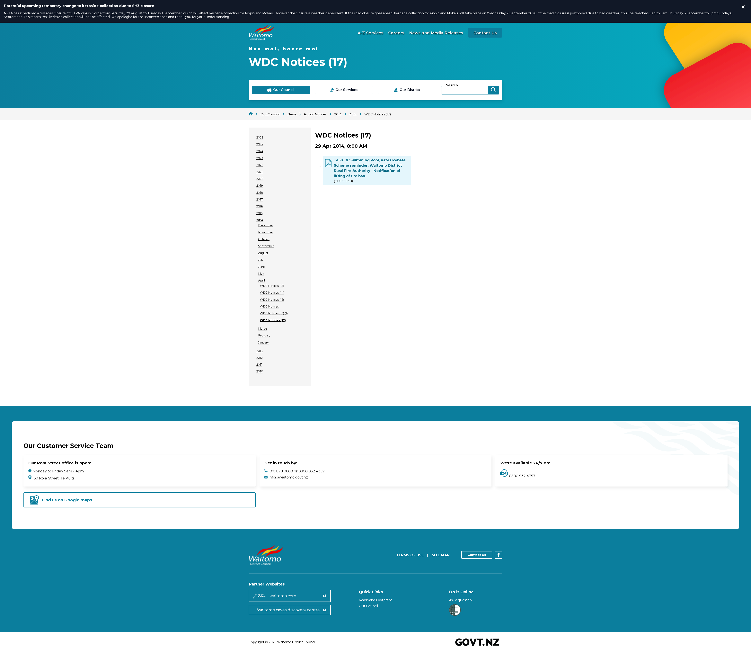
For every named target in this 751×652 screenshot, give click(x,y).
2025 (259, 144)
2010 (259, 371)
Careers (396, 33)
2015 (259, 213)
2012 (259, 358)
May (261, 273)
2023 (259, 158)
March (262, 328)
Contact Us (485, 33)
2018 (259, 192)
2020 (259, 179)
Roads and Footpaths (375, 600)
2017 (259, 199)
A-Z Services (370, 33)
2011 (259, 364)
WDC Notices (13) (272, 286)
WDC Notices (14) (272, 292)
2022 (259, 165)
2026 (259, 137)
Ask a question (460, 600)
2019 (259, 185)
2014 (259, 220)
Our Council (368, 606)
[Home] (261, 38)
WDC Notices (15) (272, 299)
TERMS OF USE (410, 555)
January (263, 342)
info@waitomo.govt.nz (288, 477)
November (265, 232)
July (260, 260)
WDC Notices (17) (273, 320)
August (263, 253)
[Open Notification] (743, 7)
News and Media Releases (436, 33)
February (264, 335)
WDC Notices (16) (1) (274, 313)
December (265, 225)
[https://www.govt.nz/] (477, 646)
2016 (259, 206)
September (266, 246)
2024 (259, 151)
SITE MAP (441, 555)
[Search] (493, 90)
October (263, 239)
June (261, 267)
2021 (259, 172)
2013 (259, 351)
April (261, 280)
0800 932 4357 (521, 476)
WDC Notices (269, 306)
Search (452, 85)
